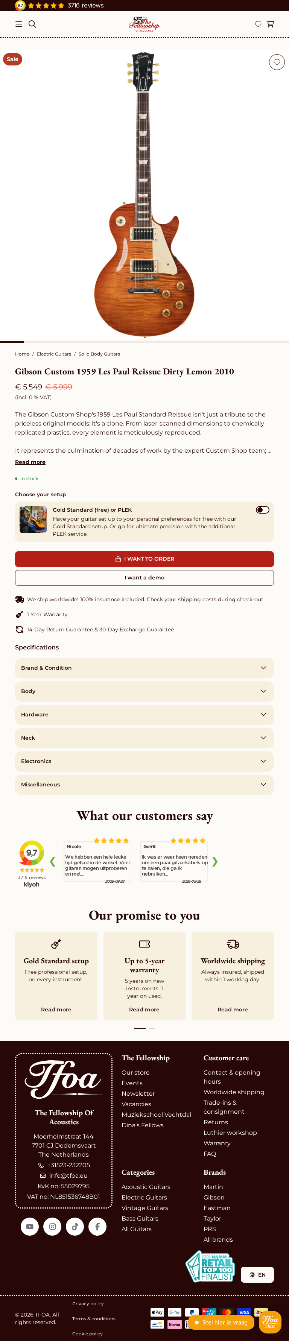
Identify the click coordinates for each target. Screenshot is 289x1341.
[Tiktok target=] (75, 1226)
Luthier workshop (230, 1132)
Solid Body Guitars (99, 354)
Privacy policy (88, 1303)
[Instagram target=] (52, 1226)
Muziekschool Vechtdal (156, 1114)
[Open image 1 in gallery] (144, 194)
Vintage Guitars (145, 1208)
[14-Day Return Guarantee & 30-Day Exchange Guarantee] (144, 629)
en (262, 1274)
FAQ (210, 1153)
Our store (136, 1072)
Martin (213, 1186)
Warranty (217, 1143)
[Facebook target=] (97, 1226)
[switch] (262, 510)
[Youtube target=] (30, 1226)
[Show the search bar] (32, 24)
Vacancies (136, 1104)
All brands (218, 1239)
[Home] (144, 24)
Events (132, 1083)
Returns (216, 1122)
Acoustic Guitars (146, 1186)
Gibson (214, 1197)
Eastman (217, 1208)
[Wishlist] (258, 24)
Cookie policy (87, 1333)
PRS (210, 1229)
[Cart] (270, 24)
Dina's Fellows (143, 1125)
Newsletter (138, 1093)
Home (22, 354)
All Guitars (137, 1229)
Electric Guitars (54, 354)
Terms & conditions (94, 1318)
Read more (30, 462)
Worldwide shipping (234, 1092)
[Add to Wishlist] (276, 62)
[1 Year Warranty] (144, 614)
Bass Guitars (140, 1218)
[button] (144, 522)
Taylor (212, 1218)
